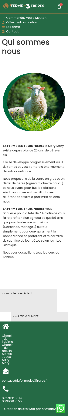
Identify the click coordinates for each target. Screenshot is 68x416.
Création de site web (19, 409)
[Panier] (59, 6)
